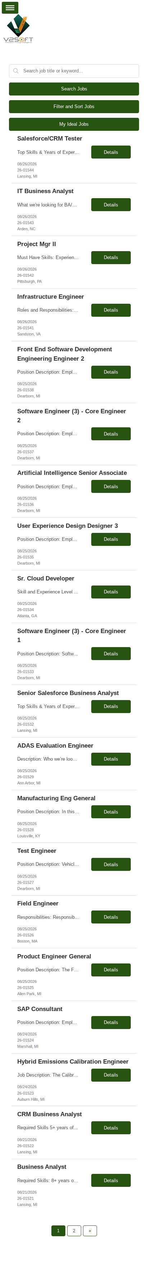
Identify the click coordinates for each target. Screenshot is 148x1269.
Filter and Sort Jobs (74, 106)
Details (111, 152)
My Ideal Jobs (74, 124)
